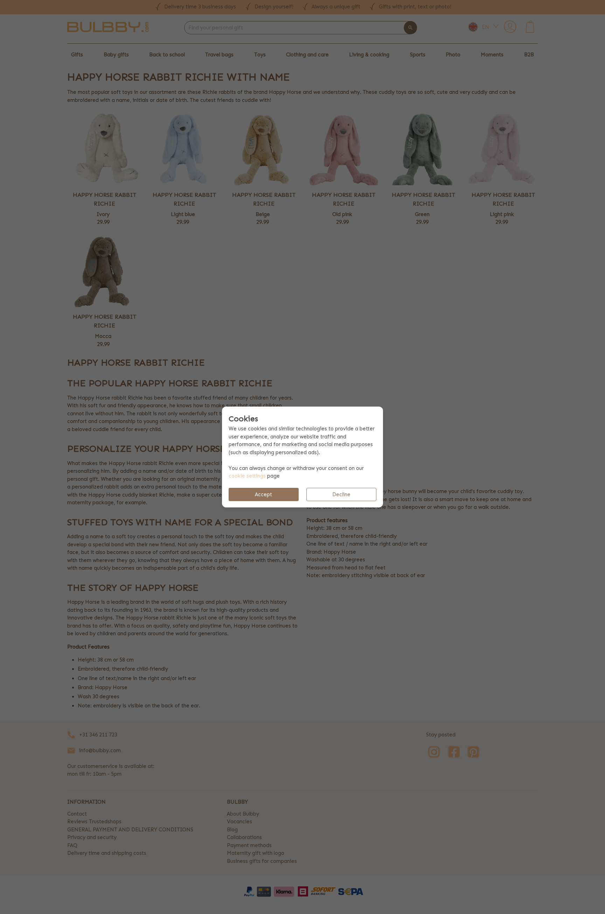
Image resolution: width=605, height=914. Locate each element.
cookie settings (247, 476)
